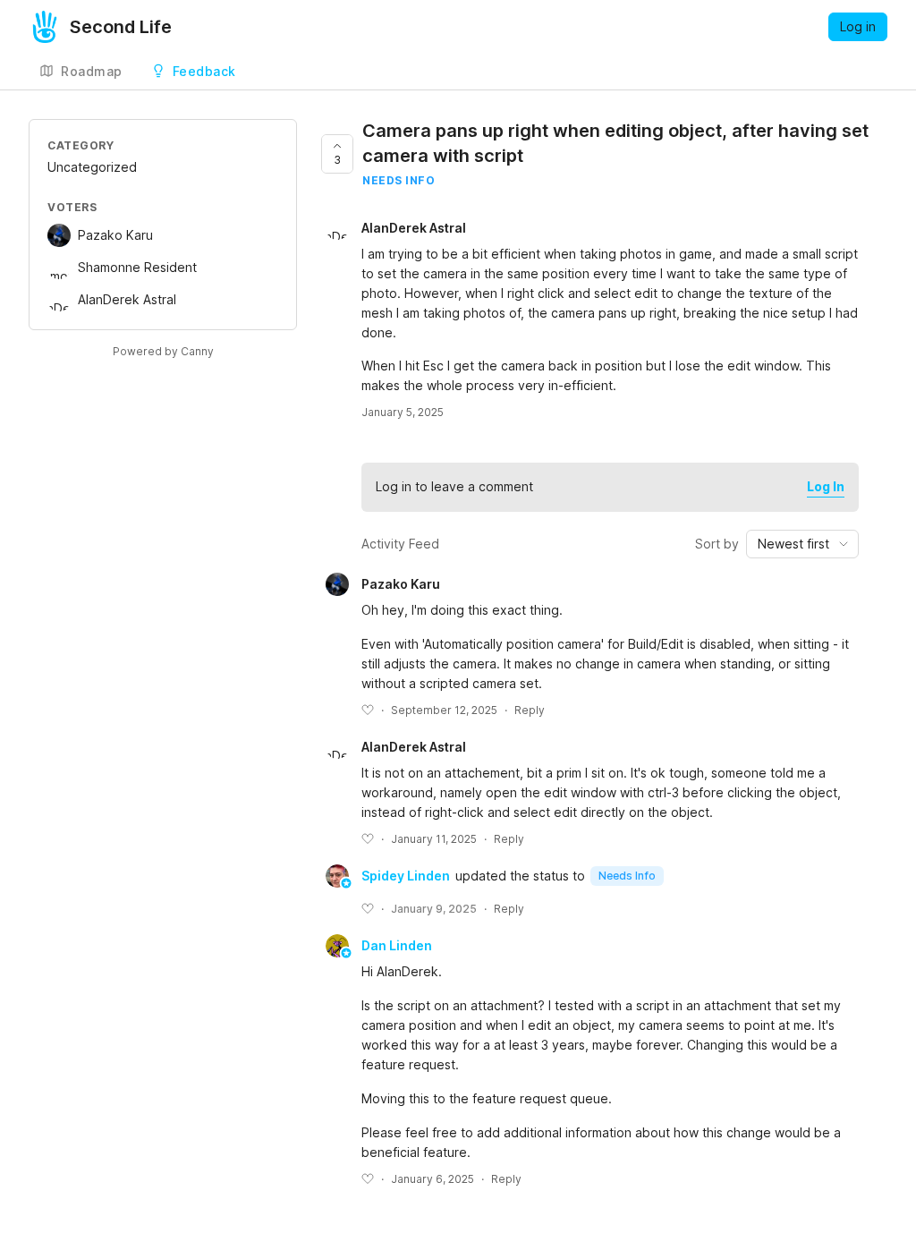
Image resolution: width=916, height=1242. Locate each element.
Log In (825, 486)
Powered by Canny (163, 351)
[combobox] (802, 544)
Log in (858, 26)
